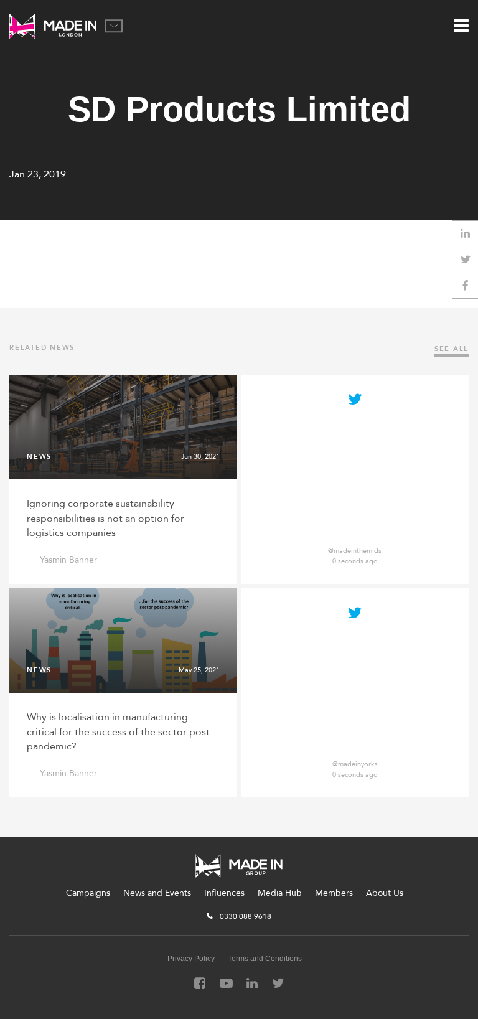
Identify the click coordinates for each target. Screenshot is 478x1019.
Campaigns (88, 893)
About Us (384, 893)
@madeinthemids (355, 550)
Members (334, 893)
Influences (224, 893)
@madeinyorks (355, 764)
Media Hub (280, 893)
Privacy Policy (191, 958)
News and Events (157, 893)
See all (451, 349)
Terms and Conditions (265, 958)
